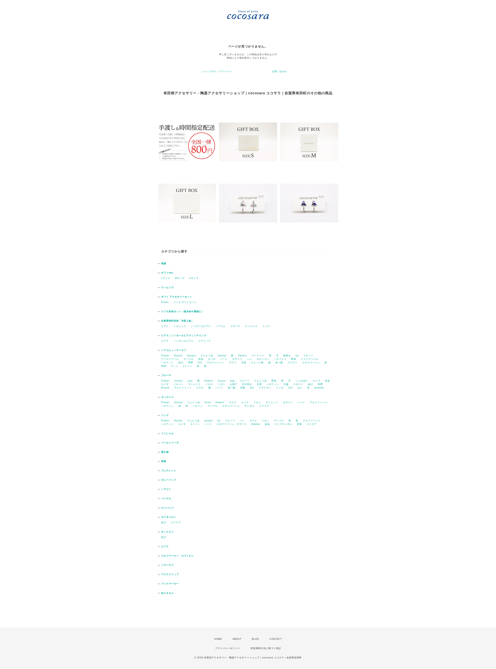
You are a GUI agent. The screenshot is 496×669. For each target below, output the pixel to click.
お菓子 (233, 384)
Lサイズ (165, 278)
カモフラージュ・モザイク (232, 424)
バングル (166, 498)
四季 (190, 362)
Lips (190, 380)
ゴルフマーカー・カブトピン (177, 555)
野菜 (293, 359)
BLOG (255, 639)
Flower (165, 355)
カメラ (316, 380)
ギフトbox (167, 272)
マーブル (188, 359)
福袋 (163, 263)
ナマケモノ (265, 387)
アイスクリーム (170, 359)
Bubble (255, 424)
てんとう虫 (207, 355)
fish (290, 387)
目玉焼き (247, 384)
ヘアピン (166, 489)
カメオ (211, 359)
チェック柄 (257, 362)
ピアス (165, 326)
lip (297, 355)
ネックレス (251, 326)
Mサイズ (180, 278)
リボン (221, 384)
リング (266, 326)
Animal (222, 355)
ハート (224, 359)
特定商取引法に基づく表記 (266, 648)
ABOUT (236, 639)
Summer (319, 387)
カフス (165, 546)
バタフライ (280, 359)
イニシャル (167, 433)
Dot (200, 362)
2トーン (187, 366)
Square (191, 355)
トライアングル (310, 359)
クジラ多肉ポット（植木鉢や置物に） (182, 311)
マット (174, 366)
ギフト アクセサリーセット (176, 296)
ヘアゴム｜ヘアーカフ (173, 350)
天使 (243, 362)
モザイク (237, 359)
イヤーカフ (167, 565)
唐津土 (287, 355)
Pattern (242, 355)
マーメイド (258, 355)
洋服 (286, 384)
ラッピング (167, 287)
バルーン (178, 384)
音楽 (200, 359)
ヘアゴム (220, 326)
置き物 (165, 452)
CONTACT (276, 639)
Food (208, 402)
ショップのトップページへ (217, 71)
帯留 (163, 461)
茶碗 (242, 387)
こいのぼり (301, 380)
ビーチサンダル (283, 424)
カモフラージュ (311, 362)
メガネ (209, 384)
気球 (163, 366)
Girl (252, 387)
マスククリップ (170, 574)
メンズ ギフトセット (185, 302)
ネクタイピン (168, 517)
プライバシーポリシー (227, 648)
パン (249, 359)
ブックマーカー (170, 583)
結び (180, 362)
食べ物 (279, 362)
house (222, 380)
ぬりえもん (167, 593)
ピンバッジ (167, 507)
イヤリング (179, 326)
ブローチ (235, 326)
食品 (267, 424)
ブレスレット (168, 470)
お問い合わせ (279, 71)
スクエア (264, 406)
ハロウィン (167, 362)
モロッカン (263, 359)
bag (232, 380)
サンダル (250, 406)
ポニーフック (168, 480)
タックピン (167, 531)
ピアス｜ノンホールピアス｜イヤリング (184, 335)
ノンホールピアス (201, 326)
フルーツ (308, 355)
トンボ (280, 387)
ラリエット (272, 402)
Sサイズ (194, 278)
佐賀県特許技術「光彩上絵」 (177, 320)
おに (299, 387)
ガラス (233, 362)
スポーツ (298, 384)
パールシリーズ (170, 442)
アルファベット (215, 362)
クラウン (293, 362)
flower (165, 302)
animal (208, 420)
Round (178, 355)
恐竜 (299, 424)
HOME (218, 639)
